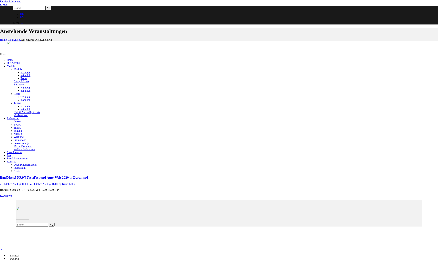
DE (22, 13)
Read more (6, 195)
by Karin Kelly (67, 184)
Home (3, 39)
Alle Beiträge (14, 39)
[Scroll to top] (2, 249)
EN (22, 17)
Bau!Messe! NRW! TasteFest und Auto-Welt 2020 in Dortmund (44, 177)
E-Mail (4, 4)
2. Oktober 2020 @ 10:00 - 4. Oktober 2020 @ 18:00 (29, 184)
